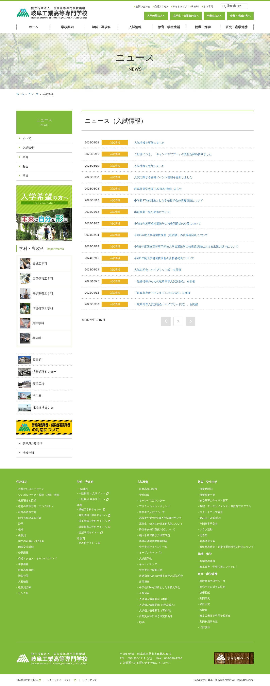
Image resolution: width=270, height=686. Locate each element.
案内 (25, 157)
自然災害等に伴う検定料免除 (156, 616)
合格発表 (144, 593)
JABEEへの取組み (210, 517)
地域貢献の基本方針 (29, 517)
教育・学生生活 (169, 27)
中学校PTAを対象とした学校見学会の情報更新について (168, 200)
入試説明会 (145, 558)
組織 (20, 529)
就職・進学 (203, 27)
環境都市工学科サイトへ (93, 526)
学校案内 (67, 27)
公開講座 (23, 552)
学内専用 (208, 6)
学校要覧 (23, 564)
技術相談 (205, 592)
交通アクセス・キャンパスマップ (37, 558)
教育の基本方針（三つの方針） (36, 506)
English (195, 6)
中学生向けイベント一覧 (153, 546)
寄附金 (203, 609)
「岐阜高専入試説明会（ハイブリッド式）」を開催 (166, 304)
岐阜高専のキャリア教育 (214, 500)
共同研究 (205, 598)
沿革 (20, 523)
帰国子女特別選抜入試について (157, 529)
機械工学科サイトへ (90, 509)
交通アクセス (161, 6)
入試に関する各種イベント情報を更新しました (163, 177)
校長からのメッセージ (31, 488)
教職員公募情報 (32, 443)
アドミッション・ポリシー (154, 506)
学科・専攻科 (101, 27)
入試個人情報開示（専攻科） (156, 610)
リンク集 (23, 593)
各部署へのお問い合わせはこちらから (146, 662)
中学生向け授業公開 (150, 569)
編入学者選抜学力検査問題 (154, 535)
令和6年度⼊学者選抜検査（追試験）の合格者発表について (171, 235)
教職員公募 (24, 587)
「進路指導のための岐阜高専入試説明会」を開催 (164, 281)
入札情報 (23, 581)
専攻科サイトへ (88, 542)
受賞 (25, 175)
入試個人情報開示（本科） (154, 599)
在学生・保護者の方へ (186, 15)
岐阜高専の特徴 (148, 488)
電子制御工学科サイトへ (93, 520)
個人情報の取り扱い (27, 680)
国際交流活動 (26, 546)
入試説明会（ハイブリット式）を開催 (157, 269)
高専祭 (203, 535)
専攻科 (36, 338)
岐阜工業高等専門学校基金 (215, 615)
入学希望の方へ (156, 15)
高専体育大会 (207, 541)
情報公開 (28, 452)
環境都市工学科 (42, 308)
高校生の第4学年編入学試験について (160, 517)
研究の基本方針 (27, 512)
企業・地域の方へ (240, 15)
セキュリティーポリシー (60, 680)
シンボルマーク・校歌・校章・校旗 (38, 494)
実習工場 (38, 383)
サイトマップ (180, 6)
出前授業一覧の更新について (152, 211)
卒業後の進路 (207, 561)
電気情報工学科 (42, 278)
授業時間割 (206, 488)
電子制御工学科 (42, 293)
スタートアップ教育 (211, 512)
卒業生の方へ (214, 15)
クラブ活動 (206, 529)
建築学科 (38, 323)
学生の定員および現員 (31, 541)
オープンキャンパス (150, 552)
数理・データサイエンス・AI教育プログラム (225, 506)
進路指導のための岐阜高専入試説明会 (161, 575)
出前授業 (144, 581)
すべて (27, 138)
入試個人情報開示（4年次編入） (158, 604)
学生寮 (37, 395)
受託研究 (205, 604)
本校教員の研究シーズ (212, 581)
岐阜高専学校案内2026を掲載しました (158, 188)
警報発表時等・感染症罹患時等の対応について (227, 546)
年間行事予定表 (209, 523)
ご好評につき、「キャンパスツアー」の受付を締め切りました (173, 154)
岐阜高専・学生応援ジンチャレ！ (219, 566)
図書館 (37, 359)
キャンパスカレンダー (152, 500)
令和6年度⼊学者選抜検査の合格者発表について (164, 258)
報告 (25, 166)
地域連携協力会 (43, 407)
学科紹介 (144, 494)
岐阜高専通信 (26, 569)
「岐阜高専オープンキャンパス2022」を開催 (162, 292)
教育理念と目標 (27, 500)
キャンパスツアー (149, 564)
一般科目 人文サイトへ (92, 493)
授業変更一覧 (207, 494)
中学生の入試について (152, 512)
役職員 (22, 535)
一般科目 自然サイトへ (92, 499)
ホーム (33, 27)
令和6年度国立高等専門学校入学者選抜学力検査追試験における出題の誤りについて (186, 246)
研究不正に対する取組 (212, 586)
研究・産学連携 (237, 27)
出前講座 (205, 627)
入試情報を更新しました (149, 142)
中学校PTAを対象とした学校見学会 (159, 587)
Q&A (142, 622)
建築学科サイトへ (89, 532)
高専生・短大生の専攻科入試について (161, 523)
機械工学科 (39, 263)
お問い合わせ (143, 6)
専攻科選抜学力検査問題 (153, 541)
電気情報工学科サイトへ (93, 515)
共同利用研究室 (209, 621)
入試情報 (135, 27)
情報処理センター (44, 371)
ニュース (33, 94)
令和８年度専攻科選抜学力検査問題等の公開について (167, 223)
